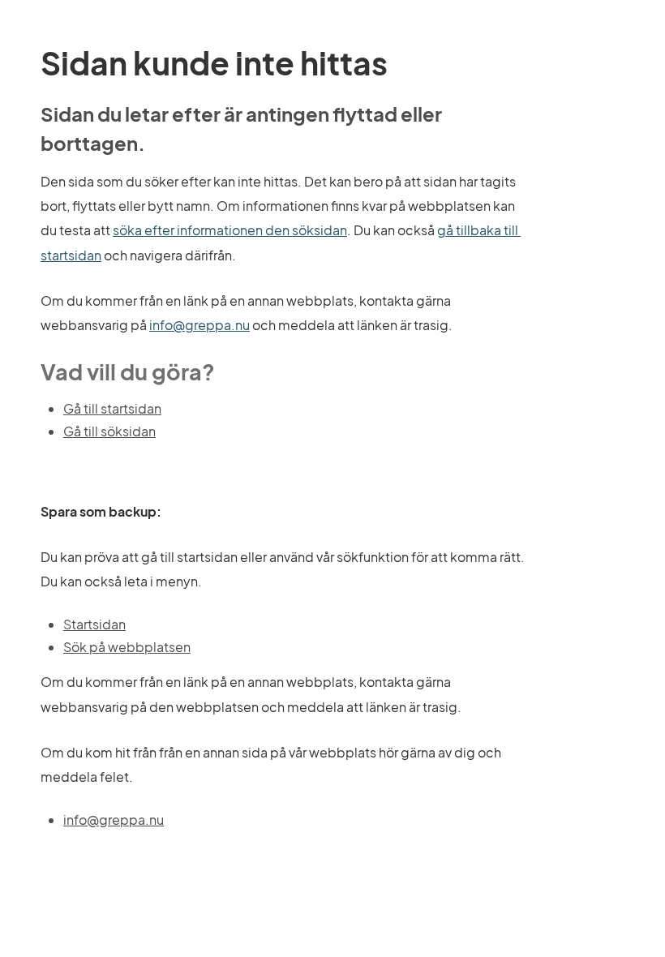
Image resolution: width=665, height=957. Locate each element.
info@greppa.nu (199, 324)
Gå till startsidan (112, 408)
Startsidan (94, 624)
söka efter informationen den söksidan (230, 229)
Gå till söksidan (109, 431)
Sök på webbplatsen (127, 646)
